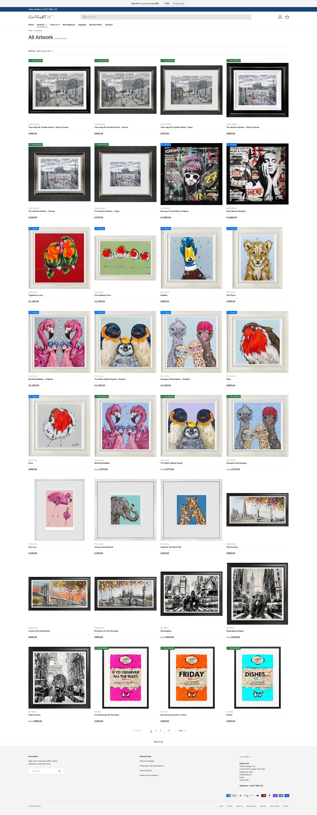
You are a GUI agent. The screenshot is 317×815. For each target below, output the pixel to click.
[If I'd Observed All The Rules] (125, 678)
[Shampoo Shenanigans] (257, 426)
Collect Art (37, 806)
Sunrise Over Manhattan (39, 631)
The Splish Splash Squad (171, 463)
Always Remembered (103, 547)
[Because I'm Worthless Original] (191, 174)
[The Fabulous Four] (125, 258)
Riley (228, 379)
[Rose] (59, 426)
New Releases (69, 24)
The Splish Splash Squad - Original (109, 379)
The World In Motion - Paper (106, 211)
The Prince (231, 295)
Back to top (158, 742)
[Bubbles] (191, 258)
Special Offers (95, 24)
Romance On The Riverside (106, 631)
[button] (287, 17)
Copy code (180, 3)
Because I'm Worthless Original (174, 211)
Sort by (31, 51)
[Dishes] (257, 678)
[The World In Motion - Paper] (125, 174)
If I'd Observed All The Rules (106, 715)
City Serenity (232, 547)
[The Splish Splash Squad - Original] (125, 342)
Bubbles (164, 295)
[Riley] (257, 342)
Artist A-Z (55, 24)
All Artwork (38, 30)
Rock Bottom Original (236, 211)
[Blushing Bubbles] (125, 426)
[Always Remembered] (125, 510)
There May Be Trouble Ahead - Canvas (111, 127)
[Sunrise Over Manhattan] (59, 594)
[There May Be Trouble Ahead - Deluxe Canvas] (59, 90)
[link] (136, 730)
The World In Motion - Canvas (41, 211)
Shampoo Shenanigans (236, 463)
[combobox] (165, 17)
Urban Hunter (34, 715)
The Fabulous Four (102, 295)
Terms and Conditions (149, 775)
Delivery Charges (147, 761)
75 (169, 730)
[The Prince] (257, 258)
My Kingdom (165, 631)
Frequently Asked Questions (152, 766)
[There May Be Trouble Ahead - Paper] (191, 90)
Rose (30, 463)
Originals (82, 24)
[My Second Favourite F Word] (191, 678)
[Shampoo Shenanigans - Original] (191, 342)
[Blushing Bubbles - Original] (59, 342)
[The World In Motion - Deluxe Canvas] (257, 90)
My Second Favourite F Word (173, 715)
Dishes (229, 715)
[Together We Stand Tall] (191, 510)
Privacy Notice (146, 770)
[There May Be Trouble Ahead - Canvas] (125, 90)
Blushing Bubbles (102, 463)
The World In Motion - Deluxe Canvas (242, 127)
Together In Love (35, 295)
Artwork (40, 24)
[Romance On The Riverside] (125, 594)
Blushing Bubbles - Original (40, 379)
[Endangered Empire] (257, 594)
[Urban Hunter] (59, 678)
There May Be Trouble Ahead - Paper (176, 127)
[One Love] (59, 510)
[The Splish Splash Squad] (191, 426)
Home (31, 24)
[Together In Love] (59, 258)
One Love (32, 547)
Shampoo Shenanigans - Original (175, 379)
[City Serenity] (257, 510)
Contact (109, 24)
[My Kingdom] (191, 594)
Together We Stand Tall (170, 547)
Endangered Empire (235, 631)
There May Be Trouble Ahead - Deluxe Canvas (48, 127)
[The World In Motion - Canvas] (59, 174)
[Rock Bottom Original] (257, 174)
